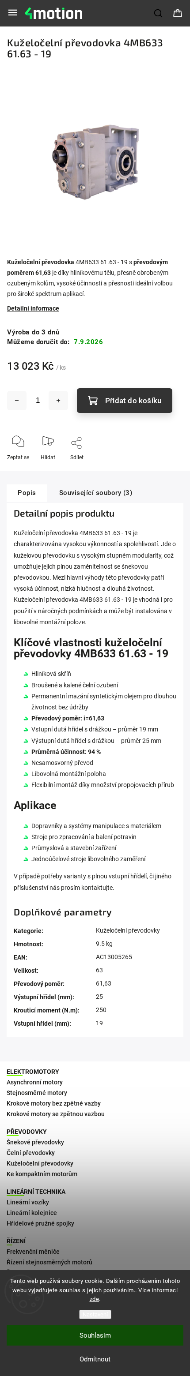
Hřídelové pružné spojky (40, 1223)
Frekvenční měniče (33, 1251)
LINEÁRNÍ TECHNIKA (36, 1191)
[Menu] (13, 13)
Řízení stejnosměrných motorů (49, 1262)
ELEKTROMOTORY (33, 1071)
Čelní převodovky (31, 1152)
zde (94, 1299)
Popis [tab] (27, 493)
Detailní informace (33, 308)
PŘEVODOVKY (27, 1131)
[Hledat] (158, 13)
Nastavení (95, 1314)
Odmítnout (95, 1359)
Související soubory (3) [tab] (96, 493)
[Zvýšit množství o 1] (58, 400)
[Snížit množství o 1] (17, 400)
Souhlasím (95, 1335)
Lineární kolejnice (32, 1212)
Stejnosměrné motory (37, 1092)
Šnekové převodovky (35, 1142)
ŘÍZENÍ (16, 1241)
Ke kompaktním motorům (42, 1173)
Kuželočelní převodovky (128, 930)
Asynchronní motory (35, 1082)
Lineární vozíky (28, 1202)
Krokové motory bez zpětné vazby (54, 1103)
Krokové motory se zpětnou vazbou (56, 1113)
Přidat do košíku (133, 400)
